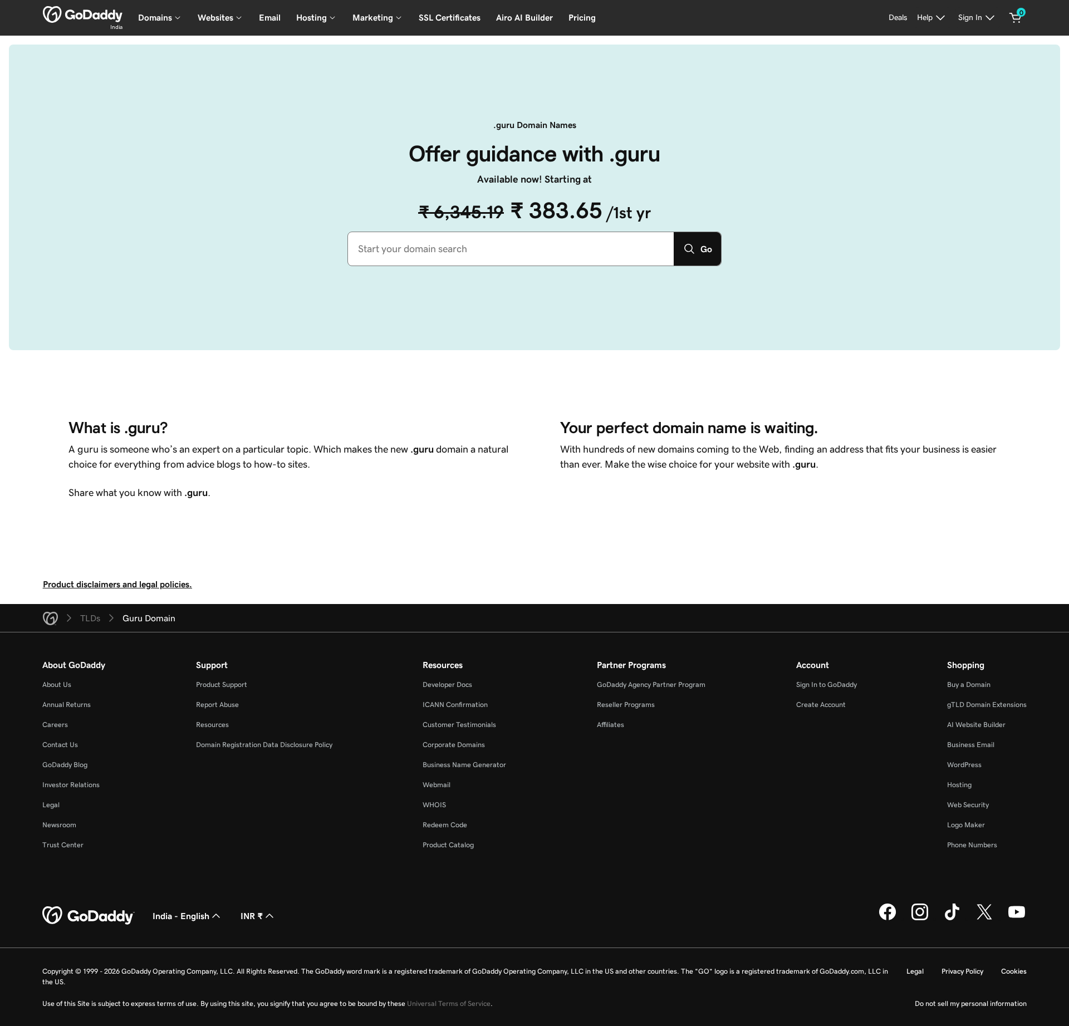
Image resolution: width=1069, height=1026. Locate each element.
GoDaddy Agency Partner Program (651, 684)
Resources (212, 724)
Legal (51, 804)
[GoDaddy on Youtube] (1017, 918)
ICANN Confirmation (455, 704)
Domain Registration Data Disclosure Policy (264, 744)
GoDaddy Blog (64, 764)
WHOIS (434, 804)
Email (270, 17)
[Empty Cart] (1015, 18)
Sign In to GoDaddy (826, 684)
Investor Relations (71, 784)
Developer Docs (447, 684)
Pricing (582, 17)
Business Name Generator (464, 764)
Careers (55, 724)
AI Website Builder (976, 724)
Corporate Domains (454, 744)
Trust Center (63, 844)
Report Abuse (217, 704)
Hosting (959, 784)
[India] (82, 14)
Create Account (821, 704)
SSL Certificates (449, 17)
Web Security (968, 804)
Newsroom (59, 824)
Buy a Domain (968, 684)
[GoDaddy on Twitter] (984, 918)
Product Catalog (448, 844)
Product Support (221, 684)
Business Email (970, 744)
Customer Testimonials (459, 724)
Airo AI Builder (524, 17)
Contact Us (60, 744)
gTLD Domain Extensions (987, 704)
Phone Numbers (972, 844)
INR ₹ (252, 915)
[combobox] (511, 248)
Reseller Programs (626, 704)
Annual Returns (66, 704)
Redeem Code (445, 824)
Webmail (436, 784)
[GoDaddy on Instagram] (920, 918)
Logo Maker (966, 824)
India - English (181, 915)
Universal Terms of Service (449, 1003)
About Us (56, 684)
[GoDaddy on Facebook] (887, 918)
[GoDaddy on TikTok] (952, 918)
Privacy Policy (962, 971)
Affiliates (610, 724)
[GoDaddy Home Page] (88, 915)
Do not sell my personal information (971, 1003)
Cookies (1014, 971)
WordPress (964, 764)
